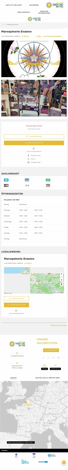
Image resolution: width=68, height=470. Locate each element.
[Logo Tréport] (17, 344)
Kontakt (44, 368)
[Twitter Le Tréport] (48, 358)
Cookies (4, 450)
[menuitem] (13, 5)
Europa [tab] (13, 378)
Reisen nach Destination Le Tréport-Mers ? (21, 442)
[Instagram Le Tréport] (53, 358)
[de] (62, 5)
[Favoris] (56, 6)
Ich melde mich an (51, 350)
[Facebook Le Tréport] (43, 358)
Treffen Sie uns (55, 368)
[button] (59, 5)
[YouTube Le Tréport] (58, 358)
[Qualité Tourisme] (34, 455)
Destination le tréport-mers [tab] (47, 378)
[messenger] (64, 464)
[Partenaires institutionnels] (16, 455)
